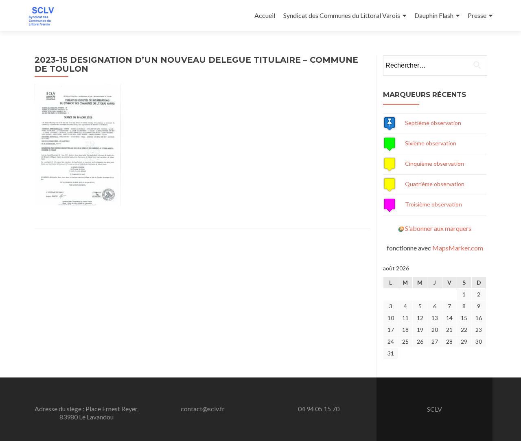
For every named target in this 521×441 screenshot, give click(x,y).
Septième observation (433, 122)
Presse (477, 15)
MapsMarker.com (457, 248)
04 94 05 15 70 (318, 408)
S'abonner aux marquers (438, 228)
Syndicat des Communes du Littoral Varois (341, 15)
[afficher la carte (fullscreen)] (389, 122)
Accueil (264, 15)
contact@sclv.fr (203, 408)
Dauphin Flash (433, 15)
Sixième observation (430, 143)
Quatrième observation (434, 183)
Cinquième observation (434, 163)
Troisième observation (433, 204)
